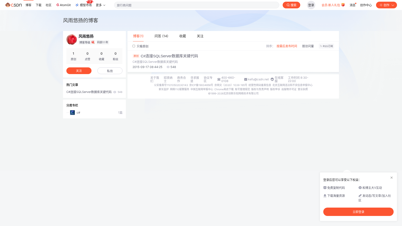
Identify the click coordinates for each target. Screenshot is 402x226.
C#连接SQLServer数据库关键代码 (166, 56)
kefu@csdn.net (258, 79)
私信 (110, 71)
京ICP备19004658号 (201, 85)
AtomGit (65, 5)
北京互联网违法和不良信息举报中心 (292, 85)
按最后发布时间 (287, 46)
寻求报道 (194, 79)
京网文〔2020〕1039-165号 (230, 85)
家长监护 (164, 89)
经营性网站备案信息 (260, 85)
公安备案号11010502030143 (171, 85)
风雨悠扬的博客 (80, 20)
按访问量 (308, 46)
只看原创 (142, 46)
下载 (38, 5)
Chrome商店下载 (224, 89)
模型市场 (86, 5)
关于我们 (154, 79)
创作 (386, 5)
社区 (49, 5)
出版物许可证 (288, 89)
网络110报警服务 (179, 89)
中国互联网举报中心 (202, 89)
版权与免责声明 (260, 89)
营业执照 (303, 89)
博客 (28, 5)
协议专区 (208, 79)
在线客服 (279, 79)
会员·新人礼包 (331, 5)
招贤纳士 (168, 79)
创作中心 (366, 5)
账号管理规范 (242, 89)
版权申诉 (275, 89)
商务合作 (181, 79)
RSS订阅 (328, 46)
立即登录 (358, 211)
